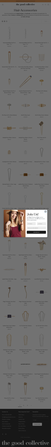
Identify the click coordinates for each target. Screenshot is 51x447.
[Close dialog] (45, 211)
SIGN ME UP (36, 232)
